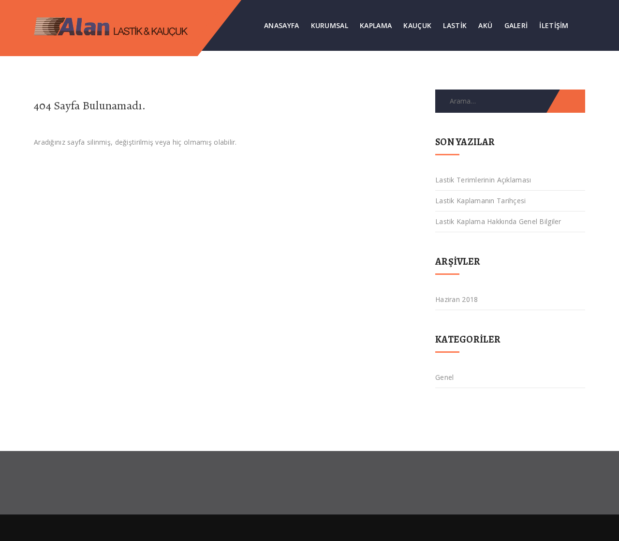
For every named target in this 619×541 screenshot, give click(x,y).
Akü (485, 25)
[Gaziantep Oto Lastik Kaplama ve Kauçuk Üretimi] (119, 25)
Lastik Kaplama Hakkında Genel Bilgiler (498, 221)
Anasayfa (281, 25)
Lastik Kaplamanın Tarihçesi (480, 200)
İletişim (553, 25)
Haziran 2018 (456, 299)
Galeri (516, 25)
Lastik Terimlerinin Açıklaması (483, 179)
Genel (444, 377)
